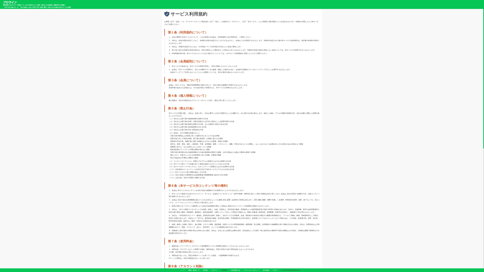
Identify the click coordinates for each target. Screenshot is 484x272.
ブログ (275, 270)
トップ (182, 270)
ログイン (214, 270)
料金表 (205, 270)
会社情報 (266, 270)
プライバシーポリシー (251, 270)
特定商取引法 (235, 270)
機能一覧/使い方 (193, 270)
